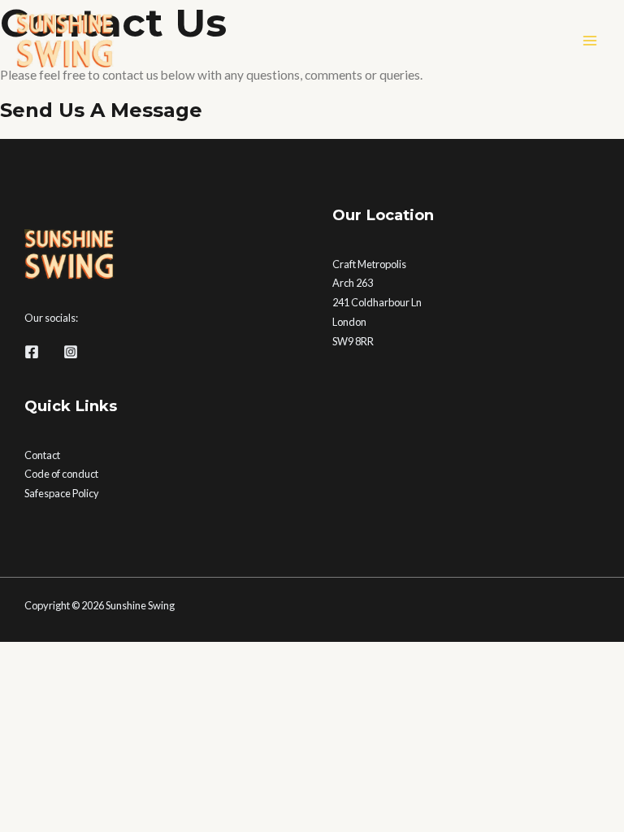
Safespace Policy (61, 493)
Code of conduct (61, 473)
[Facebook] (31, 351)
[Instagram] (70, 351)
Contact (42, 455)
